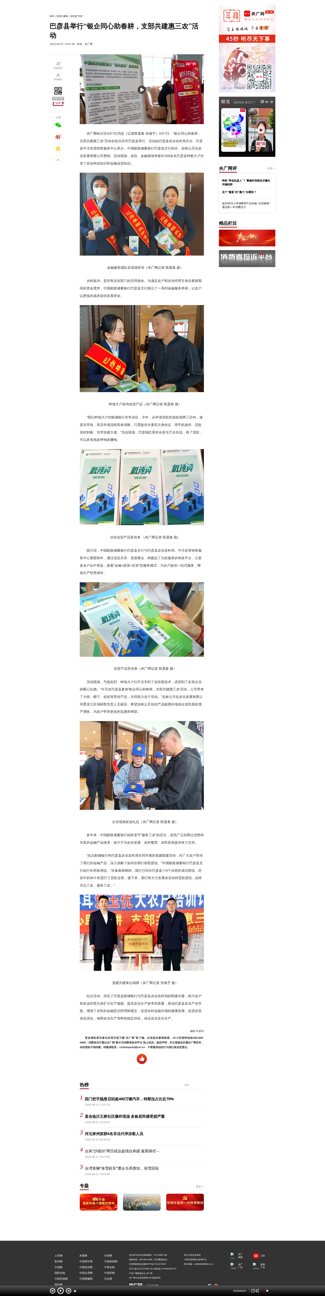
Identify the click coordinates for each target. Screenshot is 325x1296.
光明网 (108, 1255)
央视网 (83, 1255)
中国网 (58, 1267)
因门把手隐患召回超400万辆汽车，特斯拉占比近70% (129, 1098)
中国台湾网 (86, 1273)
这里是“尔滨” (76, 16)
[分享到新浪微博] (58, 137)
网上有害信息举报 (192, 1254)
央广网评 (228, 168)
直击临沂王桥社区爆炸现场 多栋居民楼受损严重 (125, 1116)
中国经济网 (86, 1267)
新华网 (58, 1261)
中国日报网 (61, 1278)
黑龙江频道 (62, 16)
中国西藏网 (86, 1278)
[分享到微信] (58, 125)
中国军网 (109, 1273)
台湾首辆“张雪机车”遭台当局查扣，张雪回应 (122, 1168)
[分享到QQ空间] (58, 148)
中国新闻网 (110, 1261)
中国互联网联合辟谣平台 (195, 1259)
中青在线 (109, 1267)
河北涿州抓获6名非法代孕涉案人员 (114, 1133)
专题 (84, 1185)
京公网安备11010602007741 (163, 1268)
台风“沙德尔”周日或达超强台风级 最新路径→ (122, 1150)
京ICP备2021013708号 (139, 1268)
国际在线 (60, 1273)
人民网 (58, 1255)
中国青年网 (86, 1261)
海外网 (58, 1284)
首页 (52, 16)
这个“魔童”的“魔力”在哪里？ (239, 192)
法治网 (108, 1278)
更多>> (200, 1186)
